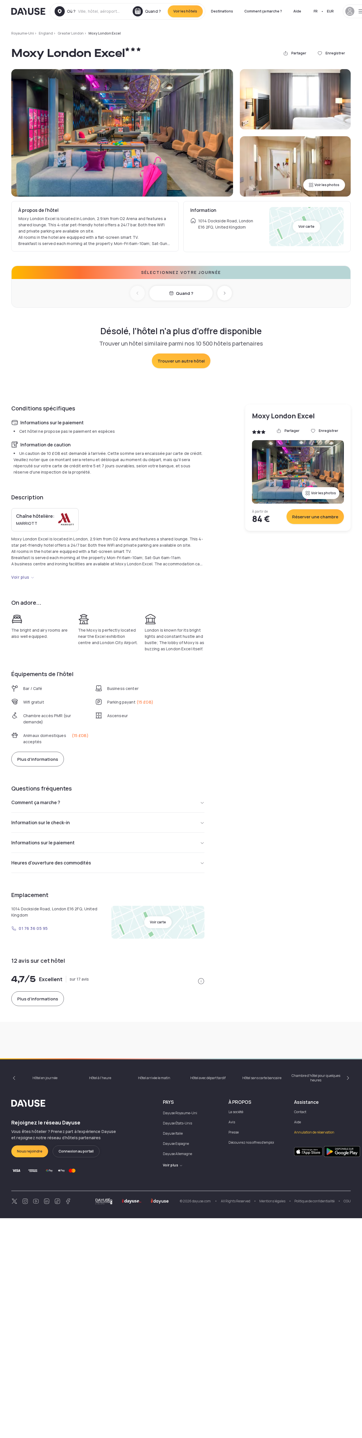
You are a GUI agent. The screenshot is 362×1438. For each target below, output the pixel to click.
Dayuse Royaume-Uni (180, 1113)
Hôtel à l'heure (100, 1077)
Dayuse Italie (173, 1133)
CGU (347, 1201)
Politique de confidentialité (314, 1201)
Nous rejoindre (29, 1151)
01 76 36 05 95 (33, 928)
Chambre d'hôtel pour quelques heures (316, 1078)
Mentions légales (272, 1201)
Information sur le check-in (40, 822)
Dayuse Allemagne (177, 1153)
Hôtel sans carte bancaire (261, 1077)
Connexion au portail (76, 1151)
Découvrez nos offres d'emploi (251, 1142)
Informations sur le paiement (43, 843)
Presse (234, 1132)
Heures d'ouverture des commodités (51, 863)
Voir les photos (326, 184)
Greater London (71, 33)
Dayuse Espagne (176, 1143)
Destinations (222, 11)
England (46, 33)
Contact (300, 1111)
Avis (232, 1122)
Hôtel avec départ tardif (208, 1077)
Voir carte (306, 226)
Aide (297, 11)
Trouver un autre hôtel (181, 361)
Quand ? (184, 293)
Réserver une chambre (315, 517)
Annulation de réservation (314, 1132)
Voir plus (20, 577)
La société (236, 1111)
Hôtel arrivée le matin (154, 1077)
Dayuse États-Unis (177, 1123)
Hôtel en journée (45, 1077)
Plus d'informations (37, 759)
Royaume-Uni (22, 33)
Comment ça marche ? (263, 11)
